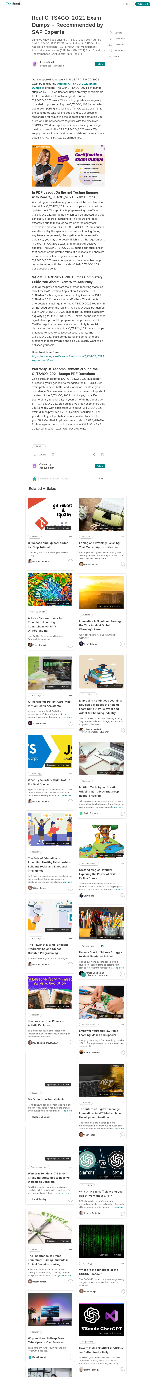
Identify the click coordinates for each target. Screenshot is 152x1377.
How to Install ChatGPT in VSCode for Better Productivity (101, 1350)
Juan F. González (92, 1052)
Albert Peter (89, 1135)
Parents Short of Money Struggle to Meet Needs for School (100, 954)
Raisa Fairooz (39, 1357)
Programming (87, 1342)
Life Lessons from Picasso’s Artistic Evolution (46, 1023)
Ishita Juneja (90, 1291)
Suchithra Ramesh (41, 1117)
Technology (87, 1185)
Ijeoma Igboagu (91, 1370)
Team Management (39, 1167)
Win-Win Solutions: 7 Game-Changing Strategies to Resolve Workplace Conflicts (49, 1177)
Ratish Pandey (39, 1199)
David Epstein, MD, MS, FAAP (45, 1043)
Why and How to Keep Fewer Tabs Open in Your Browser (46, 1340)
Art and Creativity (89, 863)
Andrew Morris (91, 564)
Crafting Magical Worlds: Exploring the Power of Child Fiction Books (98, 874)
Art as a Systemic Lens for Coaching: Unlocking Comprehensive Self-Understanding (45, 624)
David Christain (91, 813)
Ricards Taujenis (92, 1213)
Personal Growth (89, 1024)
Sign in (129, 4)
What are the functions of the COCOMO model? (98, 1272)
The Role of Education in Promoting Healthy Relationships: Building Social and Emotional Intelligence (49, 864)
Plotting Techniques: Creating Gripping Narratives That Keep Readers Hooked (99, 791)
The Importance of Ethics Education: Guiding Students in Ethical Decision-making (48, 1260)
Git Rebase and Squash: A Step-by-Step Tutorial (49, 545)
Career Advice (88, 694)
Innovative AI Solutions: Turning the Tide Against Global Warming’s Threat (100, 625)
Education (38, 446)
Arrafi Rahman (91, 644)
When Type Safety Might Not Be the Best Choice (49, 782)
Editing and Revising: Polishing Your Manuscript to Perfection (99, 545)
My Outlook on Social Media (46, 1099)
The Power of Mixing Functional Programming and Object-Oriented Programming (48, 949)
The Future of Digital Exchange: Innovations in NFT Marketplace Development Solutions (100, 1113)
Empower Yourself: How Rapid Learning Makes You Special (98, 1033)
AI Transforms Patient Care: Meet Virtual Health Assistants (50, 703)
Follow (100, 64)
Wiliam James (39, 888)
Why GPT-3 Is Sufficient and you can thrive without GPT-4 (101, 1193)
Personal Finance (89, 946)
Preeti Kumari (39, 645)
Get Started (143, 4)
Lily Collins (89, 896)
